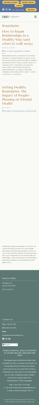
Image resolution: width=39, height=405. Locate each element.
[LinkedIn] (10, 10)
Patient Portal (28, 2)
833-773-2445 (24, 385)
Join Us (19, 6)
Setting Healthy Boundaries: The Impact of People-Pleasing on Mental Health (17, 95)
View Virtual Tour (8, 289)
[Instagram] (6, 10)
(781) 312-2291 (11, 324)
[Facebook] (3, 10)
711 (32, 390)
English (7, 344)
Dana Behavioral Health (20, 15)
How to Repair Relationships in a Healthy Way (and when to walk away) (17, 37)
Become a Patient (11, 2)
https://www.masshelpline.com (24, 388)
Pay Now (31, 10)
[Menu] (35, 17)
